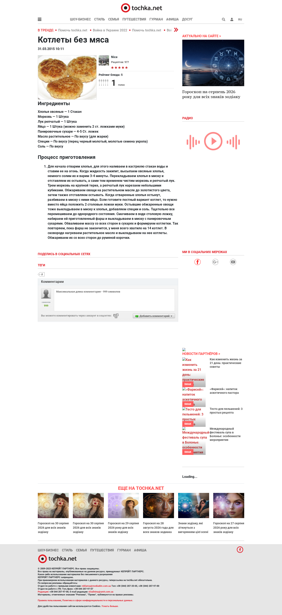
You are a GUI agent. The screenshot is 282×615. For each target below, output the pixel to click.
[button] (232, 19)
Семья (113, 19)
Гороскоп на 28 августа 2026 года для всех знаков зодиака (158, 528)
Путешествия (134, 19)
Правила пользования (49, 600)
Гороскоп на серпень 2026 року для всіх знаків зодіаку (211, 94)
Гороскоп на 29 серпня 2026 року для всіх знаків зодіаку (123, 528)
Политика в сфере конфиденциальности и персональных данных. (97, 600)
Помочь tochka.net (73, 30)
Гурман (156, 19)
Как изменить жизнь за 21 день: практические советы (226, 363)
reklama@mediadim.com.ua (96, 586)
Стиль (99, 19)
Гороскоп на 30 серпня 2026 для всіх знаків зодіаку (53, 528)
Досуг (187, 19)
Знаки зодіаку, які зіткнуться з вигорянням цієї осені (193, 528)
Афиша (172, 19)
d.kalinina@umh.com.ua (101, 591)
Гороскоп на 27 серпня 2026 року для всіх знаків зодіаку (228, 528)
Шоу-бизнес (80, 19)
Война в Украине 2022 (110, 30)
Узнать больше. (110, 606)
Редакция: (43, 591)
